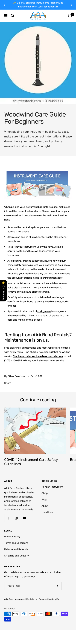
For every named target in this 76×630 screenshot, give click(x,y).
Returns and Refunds (16, 549)
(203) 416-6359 (13, 360)
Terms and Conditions (16, 542)
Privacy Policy (12, 536)
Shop (45, 493)
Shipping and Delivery (16, 555)
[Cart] (70, 15)
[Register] (56, 586)
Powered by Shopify (49, 599)
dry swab (26, 287)
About (45, 505)
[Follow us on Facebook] (8, 518)
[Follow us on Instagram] (16, 518)
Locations (47, 512)
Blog (44, 499)
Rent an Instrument (52, 486)
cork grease (44, 311)
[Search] (12, 15)
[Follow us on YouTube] (24, 518)
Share (7, 383)
